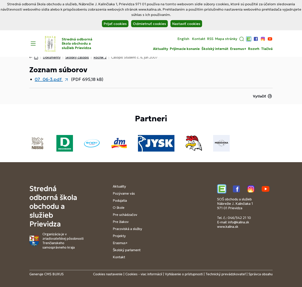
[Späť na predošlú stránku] (31, 57)
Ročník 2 (100, 57)
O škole (118, 207)
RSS (210, 39)
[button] (241, 39)
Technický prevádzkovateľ (226, 274)
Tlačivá (267, 49)
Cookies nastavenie (107, 274)
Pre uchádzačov (125, 215)
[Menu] (33, 43)
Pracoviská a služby (127, 229)
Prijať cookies (115, 23)
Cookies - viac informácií (143, 274)
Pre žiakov (121, 222)
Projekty (119, 236)
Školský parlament (127, 250)
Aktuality (160, 49)
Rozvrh (253, 49)
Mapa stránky (226, 39)
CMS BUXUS (54, 274)
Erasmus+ (238, 49)
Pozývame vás (124, 193)
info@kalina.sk (238, 222)
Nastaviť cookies (186, 23)
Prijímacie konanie (185, 49)
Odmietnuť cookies (149, 23)
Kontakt (198, 39)
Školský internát (214, 49)
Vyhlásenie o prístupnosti (184, 274)
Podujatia (120, 200)
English (183, 39)
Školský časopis (77, 57)
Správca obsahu (260, 274)
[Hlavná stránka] (36, 57)
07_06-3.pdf (49, 79)
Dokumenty (52, 57)
